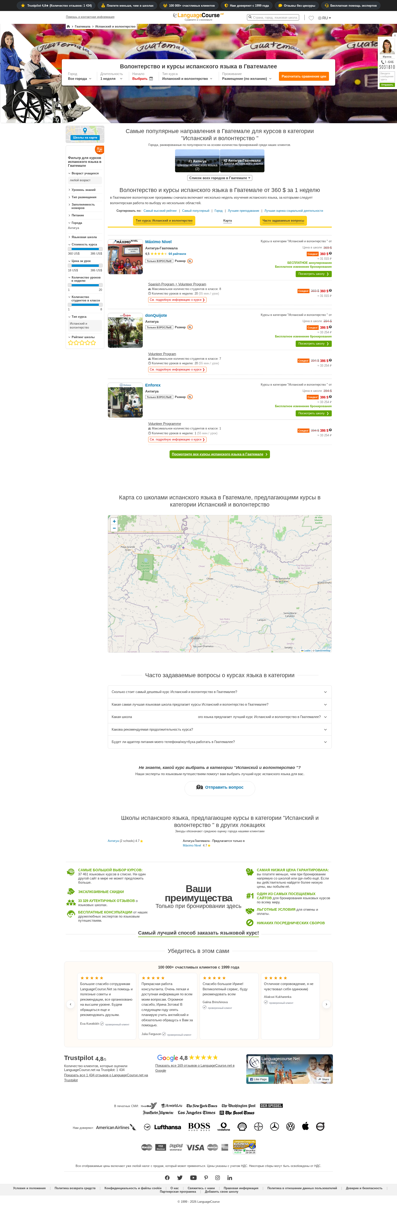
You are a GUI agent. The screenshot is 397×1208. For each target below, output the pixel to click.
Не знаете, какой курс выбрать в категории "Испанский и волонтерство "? (220, 767)
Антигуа (113, 841)
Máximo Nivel (192, 845)
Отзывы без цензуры (299, 5)
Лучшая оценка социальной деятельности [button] (293, 210)
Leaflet (307, 650)
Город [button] (219, 210)
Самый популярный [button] (195, 210)
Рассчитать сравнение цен (304, 76)
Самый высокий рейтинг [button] (160, 210)
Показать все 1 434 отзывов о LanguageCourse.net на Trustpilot (106, 1077)
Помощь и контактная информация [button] (90, 17)
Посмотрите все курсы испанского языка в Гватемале (217, 454)
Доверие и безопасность (364, 1188)
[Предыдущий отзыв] (70, 1004)
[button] (311, 19)
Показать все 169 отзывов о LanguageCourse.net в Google (195, 1068)
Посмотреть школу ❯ (313, 274)
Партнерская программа (178, 1191)
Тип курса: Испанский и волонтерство (164, 220)
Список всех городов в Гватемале (218, 178)
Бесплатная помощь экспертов (353, 5)
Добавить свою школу (221, 1191)
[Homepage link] (68, 26)
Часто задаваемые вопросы (283, 220)
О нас (174, 1188)
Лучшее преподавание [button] (243, 210)
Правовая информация (241, 1188)
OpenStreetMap (322, 650)
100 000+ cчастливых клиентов (192, 5)
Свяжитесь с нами (201, 1188)
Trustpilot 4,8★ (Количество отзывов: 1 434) (59, 5)
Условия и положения (29, 1188)
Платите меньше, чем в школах (130, 5)
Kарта (227, 220)
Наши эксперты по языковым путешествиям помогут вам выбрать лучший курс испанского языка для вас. (219, 774)
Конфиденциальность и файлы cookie (133, 1188)
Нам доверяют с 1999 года (249, 5)
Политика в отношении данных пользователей (302, 1188)
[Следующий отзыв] (326, 1004)
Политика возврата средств (75, 1188)
